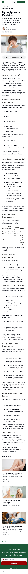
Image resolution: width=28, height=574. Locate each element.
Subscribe (21, 2)
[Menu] (26, 2)
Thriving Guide (5, 6)
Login (14, 2)
